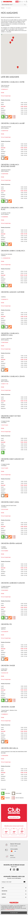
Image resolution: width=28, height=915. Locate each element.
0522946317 (5, 89)
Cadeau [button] (4, 897)
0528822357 (5, 714)
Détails (2, 92)
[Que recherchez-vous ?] (25, 4)
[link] (17, 2)
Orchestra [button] (4, 891)
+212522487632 (6, 258)
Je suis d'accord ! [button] (14, 912)
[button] (1, 1)
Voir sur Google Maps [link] (6, 95)
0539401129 (5, 673)
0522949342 (5, 130)
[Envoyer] (24, 881)
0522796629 (5, 342)
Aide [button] (3, 887)
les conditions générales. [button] (10, 909)
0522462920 (5, 755)
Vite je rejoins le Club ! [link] (14, 817)
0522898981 (5, 216)
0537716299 (5, 468)
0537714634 (5, 425)
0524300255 (5, 590)
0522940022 (5, 173)
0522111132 (5, 383)
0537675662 (5, 509)
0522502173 (5, 299)
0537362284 (5, 550)
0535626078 (5, 631)
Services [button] (4, 894)
